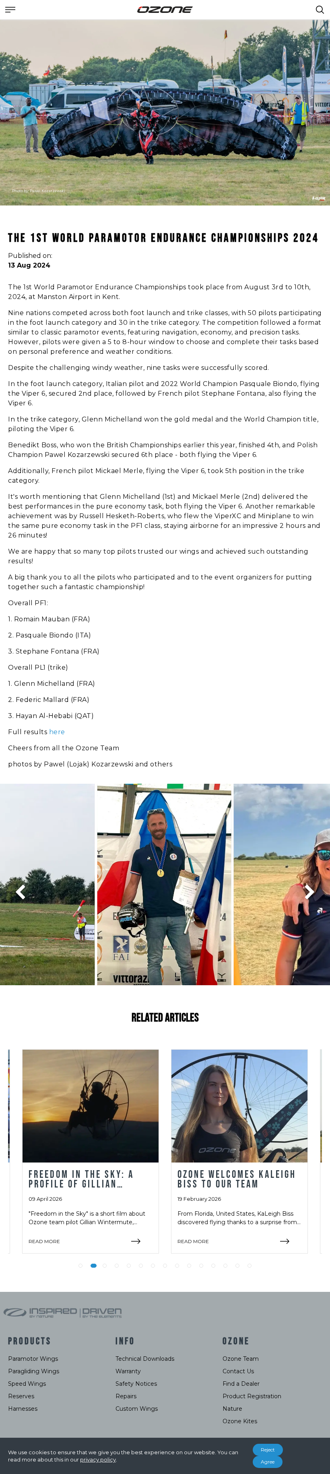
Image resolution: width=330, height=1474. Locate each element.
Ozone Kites (240, 1421)
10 (189, 1266)
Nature (232, 1408)
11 (201, 1266)
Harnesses (22, 1408)
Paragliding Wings (33, 1371)
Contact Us (238, 1371)
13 (225, 1266)
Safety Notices (136, 1383)
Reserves (21, 1396)
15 (250, 1266)
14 (237, 1266)
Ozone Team (241, 1358)
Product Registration (252, 1396)
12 (213, 1266)
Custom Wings (137, 1408)
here (57, 732)
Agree (267, 1462)
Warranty (128, 1371)
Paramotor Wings (33, 1358)
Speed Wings (27, 1383)
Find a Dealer (241, 1383)
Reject (268, 1450)
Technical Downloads (145, 1358)
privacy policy (98, 1459)
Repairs (126, 1396)
